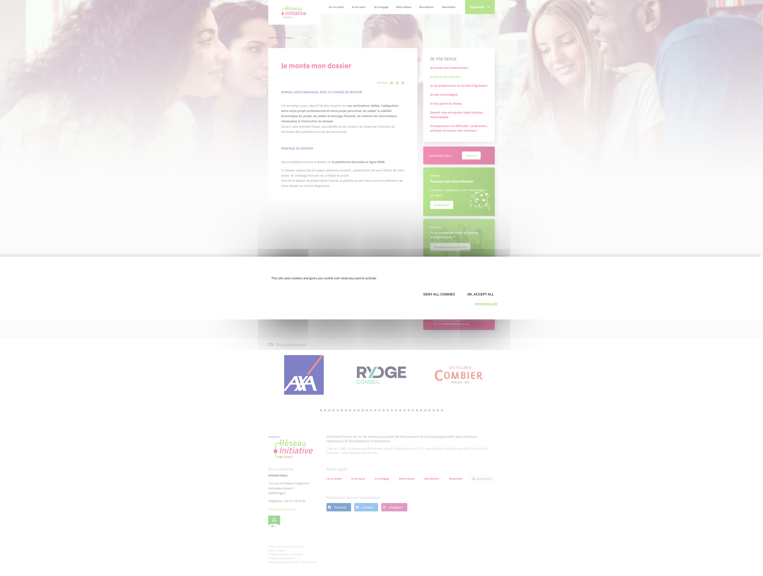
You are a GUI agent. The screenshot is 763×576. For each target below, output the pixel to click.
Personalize (486, 304)
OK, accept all (480, 294)
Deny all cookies (439, 294)
